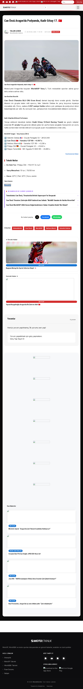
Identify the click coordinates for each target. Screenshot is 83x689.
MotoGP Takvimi (10, 661)
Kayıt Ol (21, 339)
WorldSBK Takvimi (10, 665)
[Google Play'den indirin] (66, 669)
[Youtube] (51, 658)
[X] (58, 658)
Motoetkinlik (17, 228)
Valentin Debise (65, 228)
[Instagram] (45, 658)
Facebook (45, 217)
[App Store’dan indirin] (28, 2)
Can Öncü (28, 228)
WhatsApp (57, 217)
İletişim (6, 673)
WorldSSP (55, 32)
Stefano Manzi (51, 228)
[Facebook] (64, 658)
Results (7, 185)
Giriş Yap (14, 339)
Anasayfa (7, 658)
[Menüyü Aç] (78, 7)
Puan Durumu (9, 669)
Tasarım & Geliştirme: (38, 686)
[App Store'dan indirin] (50, 669)
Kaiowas (50, 686)
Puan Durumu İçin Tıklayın (71, 154)
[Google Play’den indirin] (50, 2)
